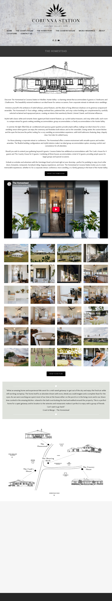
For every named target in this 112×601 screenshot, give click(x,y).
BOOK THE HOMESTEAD (56, 173)
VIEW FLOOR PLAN (56, 374)
